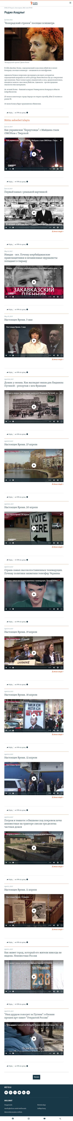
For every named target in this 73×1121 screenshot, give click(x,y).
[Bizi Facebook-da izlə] (13, 1118)
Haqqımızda (8, 1105)
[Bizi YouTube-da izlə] (44, 1118)
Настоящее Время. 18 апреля (17, 702)
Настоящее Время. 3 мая (16, 327)
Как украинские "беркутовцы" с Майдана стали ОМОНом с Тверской (33, 141)
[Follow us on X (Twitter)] (15, 1092)
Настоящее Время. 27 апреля (17, 452)
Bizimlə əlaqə (41, 1105)
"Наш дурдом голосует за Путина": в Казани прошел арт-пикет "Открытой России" (38, 1025)
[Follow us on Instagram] (10, 1092)
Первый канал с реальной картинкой (20, 199)
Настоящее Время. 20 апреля (17, 515)
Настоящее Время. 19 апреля (17, 639)
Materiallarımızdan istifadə (13, 1112)
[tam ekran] (61, 169)
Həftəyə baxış (41, 1108)
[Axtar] (60, 1118)
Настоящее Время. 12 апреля (17, 765)
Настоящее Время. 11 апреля (17, 897)
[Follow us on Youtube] (19, 1092)
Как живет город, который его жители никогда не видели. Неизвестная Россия (37, 963)
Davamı (36, 1077)
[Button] (9, 113)
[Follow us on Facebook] (6, 1092)
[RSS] (24, 1092)
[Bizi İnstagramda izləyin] (29, 1118)
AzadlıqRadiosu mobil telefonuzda (15, 1108)
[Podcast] (28, 1092)
